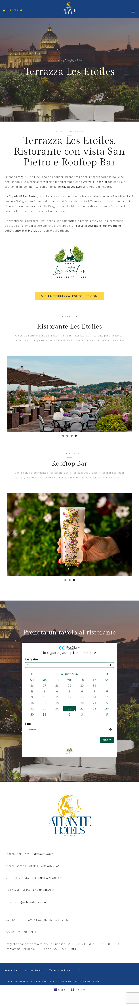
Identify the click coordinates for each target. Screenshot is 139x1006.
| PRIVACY (27, 926)
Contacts (84, 977)
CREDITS (61, 926)
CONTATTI (12, 926)
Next (126, 397)
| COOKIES (43, 926)
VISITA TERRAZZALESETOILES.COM (69, 296)
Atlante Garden (33, 977)
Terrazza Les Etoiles (60, 977)
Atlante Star (11, 977)
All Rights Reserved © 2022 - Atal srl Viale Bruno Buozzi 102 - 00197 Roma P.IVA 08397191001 (52, 988)
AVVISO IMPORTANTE (21, 938)
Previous (12, 397)
